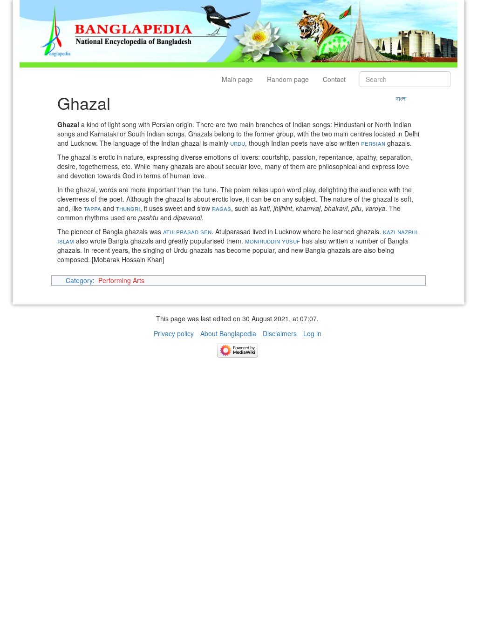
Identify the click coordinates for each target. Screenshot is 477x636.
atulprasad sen (187, 231)
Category (79, 280)
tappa (92, 208)
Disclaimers (280, 333)
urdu (237, 143)
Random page (288, 79)
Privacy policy (174, 333)
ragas (221, 208)
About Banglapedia (228, 333)
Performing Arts (121, 280)
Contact (334, 79)
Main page (237, 79)
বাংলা (401, 98)
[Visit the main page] (238, 32)
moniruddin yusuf (272, 240)
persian (373, 143)
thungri (128, 208)
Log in (312, 333)
